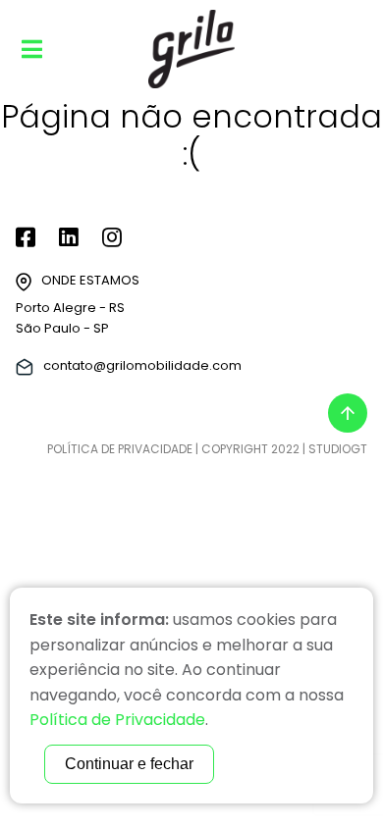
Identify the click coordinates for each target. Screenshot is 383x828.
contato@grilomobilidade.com (142, 365)
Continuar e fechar (129, 763)
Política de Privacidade (119, 448)
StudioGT (337, 448)
